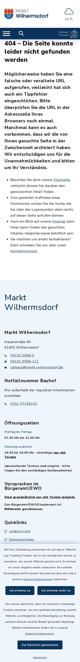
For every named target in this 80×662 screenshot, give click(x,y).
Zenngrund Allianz (21, 539)
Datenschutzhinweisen (37, 579)
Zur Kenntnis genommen (40, 645)
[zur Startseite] (26, 14)
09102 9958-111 (24, 361)
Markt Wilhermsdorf (31, 302)
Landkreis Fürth (20, 531)
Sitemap (59, 221)
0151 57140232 (23, 403)
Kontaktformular (23, 251)
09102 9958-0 (22, 355)
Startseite (62, 180)
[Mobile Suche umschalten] (21, 33)
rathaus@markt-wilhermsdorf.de (36, 367)
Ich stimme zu (19, 591)
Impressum (40, 657)
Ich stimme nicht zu (56, 591)
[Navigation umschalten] (6, 34)
